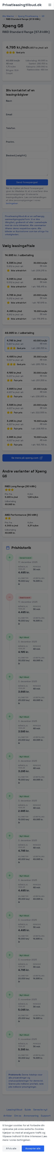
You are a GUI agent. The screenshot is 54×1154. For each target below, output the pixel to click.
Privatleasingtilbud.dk (22, 4)
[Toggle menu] (50, 5)
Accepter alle (32, 1148)
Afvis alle (11, 1148)
